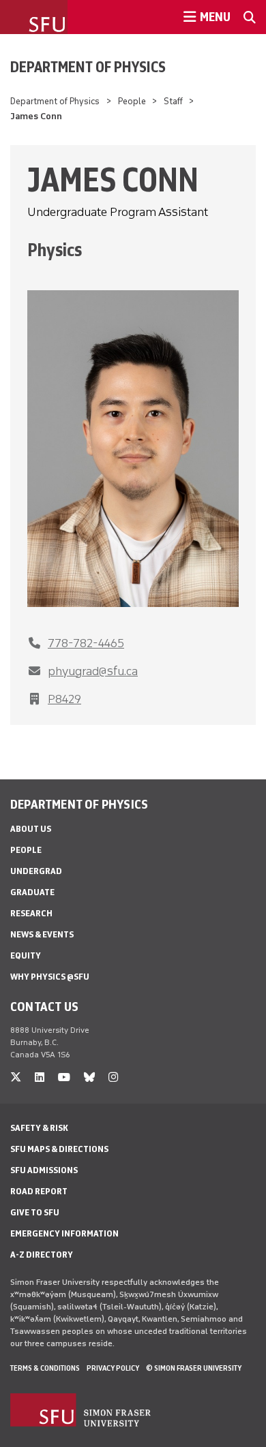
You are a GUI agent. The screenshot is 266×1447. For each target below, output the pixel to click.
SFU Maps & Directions (59, 1149)
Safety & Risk (39, 1128)
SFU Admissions (44, 1170)
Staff (173, 101)
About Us (30, 829)
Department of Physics (88, 66)
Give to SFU (34, 1212)
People (132, 101)
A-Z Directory (41, 1254)
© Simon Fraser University (193, 1368)
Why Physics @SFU (49, 976)
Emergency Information (64, 1233)
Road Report (39, 1191)
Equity (25, 955)
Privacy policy (113, 1368)
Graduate (32, 892)
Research (31, 913)
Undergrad (36, 871)
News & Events (42, 934)
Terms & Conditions (45, 1368)
